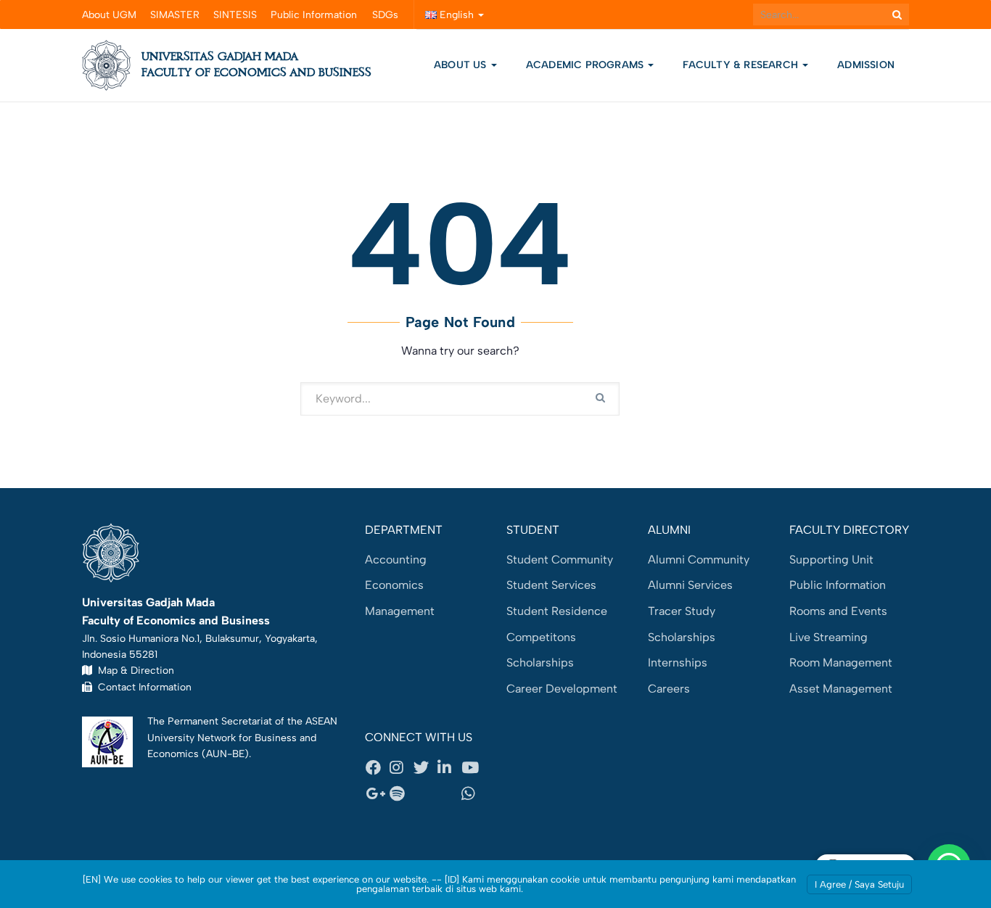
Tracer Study (681, 611)
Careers (669, 689)
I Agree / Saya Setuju (859, 884)
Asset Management (840, 689)
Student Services (551, 585)
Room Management (840, 662)
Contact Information (142, 687)
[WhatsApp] (473, 793)
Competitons (541, 637)
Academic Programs (586, 65)
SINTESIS (235, 15)
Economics (394, 585)
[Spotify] (401, 793)
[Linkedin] (449, 768)
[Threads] (425, 793)
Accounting (396, 559)
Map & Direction (133, 670)
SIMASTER (175, 15)
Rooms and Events (838, 611)
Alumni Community (698, 559)
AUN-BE (225, 753)
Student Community (559, 559)
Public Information (314, 15)
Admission (866, 65)
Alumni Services (690, 585)
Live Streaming (828, 637)
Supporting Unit (831, 559)
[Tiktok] (449, 793)
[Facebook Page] (377, 768)
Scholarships (540, 662)
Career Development (561, 689)
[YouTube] (473, 768)
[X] (425, 768)
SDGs (385, 15)
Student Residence (556, 611)
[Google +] (377, 793)
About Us (460, 65)
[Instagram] (401, 768)
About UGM (109, 15)
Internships (677, 662)
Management (400, 611)
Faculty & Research (742, 65)
